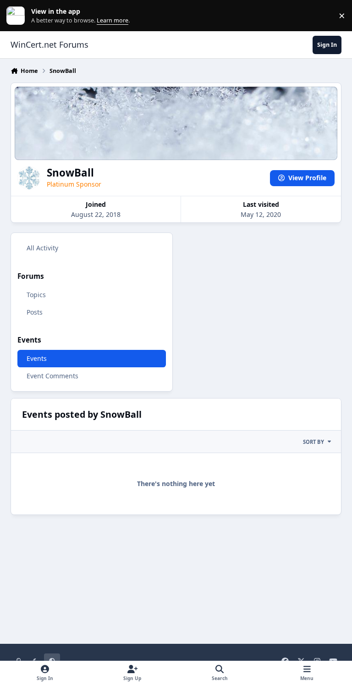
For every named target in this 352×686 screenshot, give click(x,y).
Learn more (17, 15)
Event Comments (52, 375)
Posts (35, 312)
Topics (36, 294)
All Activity (42, 247)
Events (37, 358)
